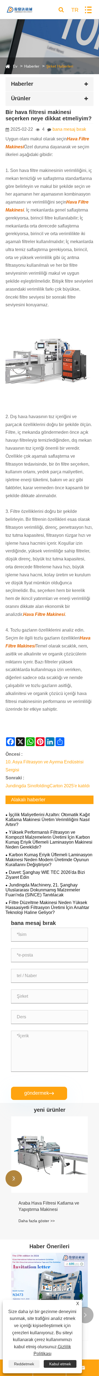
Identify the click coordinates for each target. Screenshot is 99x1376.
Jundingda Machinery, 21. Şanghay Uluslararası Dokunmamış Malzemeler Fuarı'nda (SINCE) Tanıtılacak (43, 890)
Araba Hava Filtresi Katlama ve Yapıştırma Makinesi (48, 1206)
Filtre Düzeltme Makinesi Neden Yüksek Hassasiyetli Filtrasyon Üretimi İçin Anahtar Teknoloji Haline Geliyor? (47, 907)
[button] (14, 1178)
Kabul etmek (60, 1364)
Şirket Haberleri (59, 66)
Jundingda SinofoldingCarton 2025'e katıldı (48, 785)
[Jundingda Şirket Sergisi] (49, 1280)
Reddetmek (24, 1364)
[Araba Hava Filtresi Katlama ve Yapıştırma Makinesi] (49, 1154)
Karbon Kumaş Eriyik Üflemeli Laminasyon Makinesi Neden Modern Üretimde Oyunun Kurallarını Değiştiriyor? (49, 859)
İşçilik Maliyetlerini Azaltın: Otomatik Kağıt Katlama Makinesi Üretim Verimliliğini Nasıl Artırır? (48, 819)
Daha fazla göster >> (36, 1221)
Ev (15, 66)
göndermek (39, 1093)
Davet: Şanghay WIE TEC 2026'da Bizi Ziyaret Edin (45, 875)
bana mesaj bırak (69, 129)
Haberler (31, 66)
